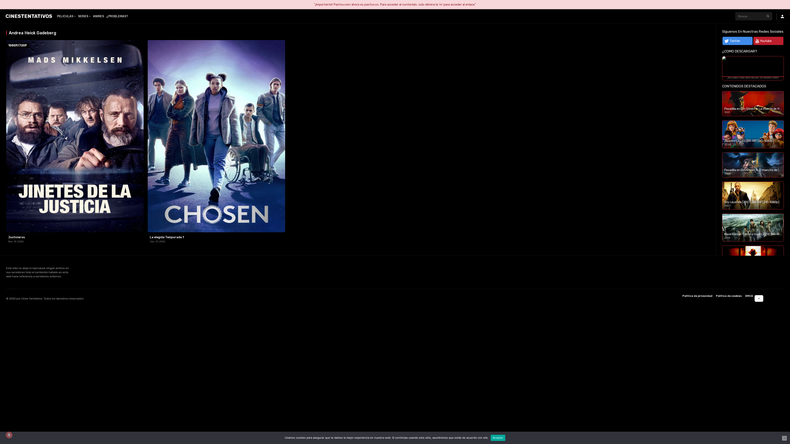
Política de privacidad (697, 295)
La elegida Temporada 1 (167, 237)
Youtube (766, 41)
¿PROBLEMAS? (117, 16)
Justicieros (16, 237)
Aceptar (498, 437)
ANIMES (98, 16)
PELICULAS (65, 16)
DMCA (749, 295)
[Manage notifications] (9, 435)
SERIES (83, 16)
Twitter (735, 41)
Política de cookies (729, 295)
